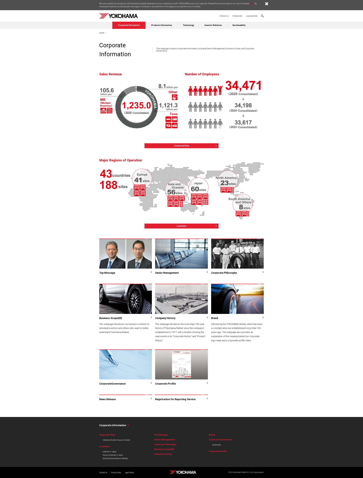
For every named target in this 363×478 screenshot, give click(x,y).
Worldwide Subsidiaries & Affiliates (115, 458)
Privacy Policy (116, 473)
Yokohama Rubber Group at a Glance (116, 440)
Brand (212, 435)
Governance (216, 445)
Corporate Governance (220, 439)
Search (262, 16)
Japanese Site (251, 16)
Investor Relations (213, 25)
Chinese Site (237, 16)
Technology (188, 25)
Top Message (161, 435)
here (252, 3)
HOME (101, 33)
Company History (163, 454)
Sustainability (238, 25)
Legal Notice (129, 473)
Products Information (161, 25)
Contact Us (224, 16)
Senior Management (164, 439)
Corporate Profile (218, 451)
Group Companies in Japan (113, 455)
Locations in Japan (109, 452)
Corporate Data (181, 146)
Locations (181, 226)
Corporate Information (129, 25)
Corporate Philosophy (165, 444)
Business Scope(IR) (164, 449)
